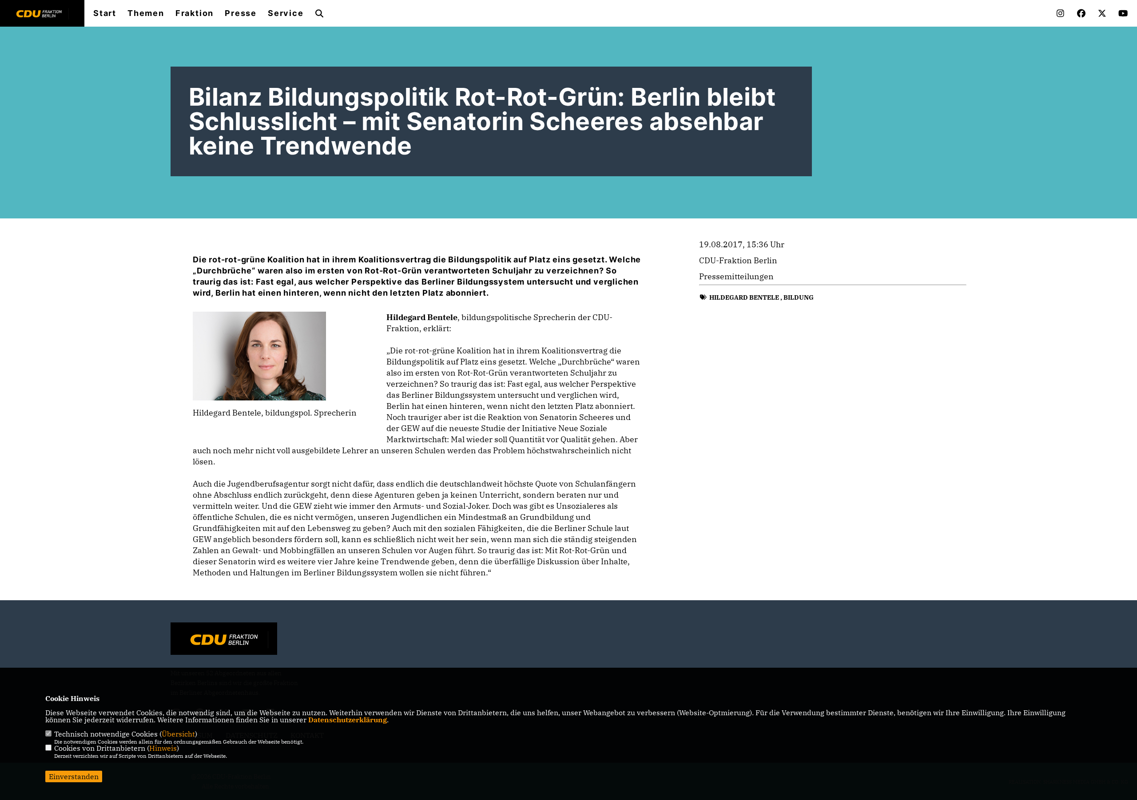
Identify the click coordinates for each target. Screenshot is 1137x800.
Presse (241, 13)
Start (104, 13)
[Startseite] (223, 639)
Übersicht (178, 733)
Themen (145, 13)
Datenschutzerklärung (347, 719)
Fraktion (194, 13)
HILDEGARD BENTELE (744, 297)
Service (286, 13)
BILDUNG (798, 297)
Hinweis (163, 748)
